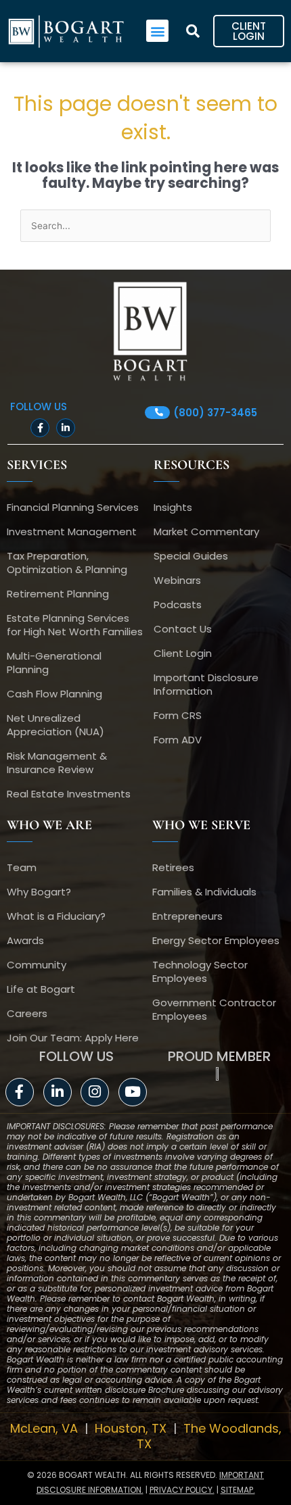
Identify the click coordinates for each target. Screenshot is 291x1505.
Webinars (177, 580)
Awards (25, 940)
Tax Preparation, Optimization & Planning (67, 562)
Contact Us (183, 629)
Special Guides (191, 556)
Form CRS (178, 715)
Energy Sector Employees (215, 940)
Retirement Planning (58, 594)
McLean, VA (45, 1428)
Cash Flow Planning (54, 694)
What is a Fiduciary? (56, 916)
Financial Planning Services (73, 507)
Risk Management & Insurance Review (57, 762)
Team (22, 867)
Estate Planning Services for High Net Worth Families (75, 625)
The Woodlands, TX (209, 1436)
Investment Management (72, 531)
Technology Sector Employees (200, 971)
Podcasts (178, 604)
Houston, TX (132, 1428)
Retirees (173, 867)
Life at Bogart (41, 989)
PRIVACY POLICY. (182, 1490)
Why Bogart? (39, 892)
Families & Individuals (204, 892)
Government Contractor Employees (214, 1009)
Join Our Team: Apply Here (73, 1038)
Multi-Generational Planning (54, 662)
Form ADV (178, 740)
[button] (157, 31)
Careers (27, 1013)
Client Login (183, 653)
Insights (173, 507)
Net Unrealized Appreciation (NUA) (55, 725)
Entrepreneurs (187, 916)
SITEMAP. (238, 1490)
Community (36, 965)
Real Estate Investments (69, 794)
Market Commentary (206, 531)
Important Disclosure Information (206, 684)
